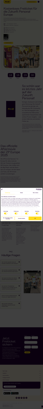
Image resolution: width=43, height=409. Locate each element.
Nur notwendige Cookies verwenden (8, 218)
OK (35, 218)
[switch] (16, 213)
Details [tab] (21, 192)
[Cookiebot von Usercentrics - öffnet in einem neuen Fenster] (37, 189)
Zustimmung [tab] (7, 192)
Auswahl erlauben (21, 218)
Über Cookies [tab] (35, 192)
